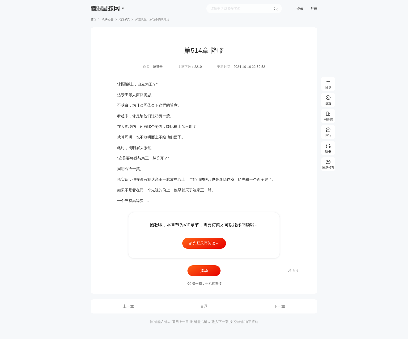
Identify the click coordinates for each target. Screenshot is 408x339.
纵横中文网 (105, 22)
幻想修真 (124, 19)
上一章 (128, 306)
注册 (314, 8)
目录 (204, 306)
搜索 (275, 8)
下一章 (279, 306)
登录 (300, 8)
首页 (93, 19)
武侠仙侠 (107, 19)
